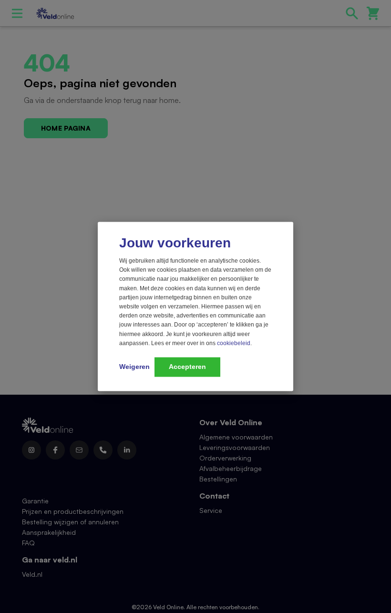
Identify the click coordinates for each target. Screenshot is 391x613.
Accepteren (187, 366)
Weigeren (134, 366)
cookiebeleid (233, 342)
